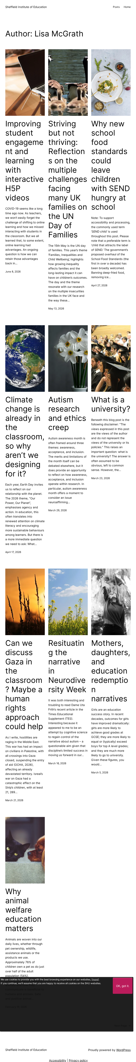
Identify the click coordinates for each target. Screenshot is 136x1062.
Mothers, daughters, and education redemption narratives (110, 670)
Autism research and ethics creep (67, 413)
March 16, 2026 (57, 763)
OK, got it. (122, 986)
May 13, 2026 (56, 308)
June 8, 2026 (13, 271)
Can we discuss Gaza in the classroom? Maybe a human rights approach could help (24, 684)
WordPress (123, 1050)
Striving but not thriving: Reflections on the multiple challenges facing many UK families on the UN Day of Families (67, 179)
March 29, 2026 (57, 510)
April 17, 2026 (13, 552)
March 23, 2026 (100, 478)
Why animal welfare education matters (23, 910)
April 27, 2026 (99, 285)
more (95, 979)
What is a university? (110, 404)
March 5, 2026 (99, 772)
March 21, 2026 (14, 800)
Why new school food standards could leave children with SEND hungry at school (110, 165)
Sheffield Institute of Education (26, 7)
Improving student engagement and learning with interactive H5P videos (24, 160)
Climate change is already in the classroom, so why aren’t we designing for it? (24, 436)
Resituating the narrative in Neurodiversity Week (67, 666)
